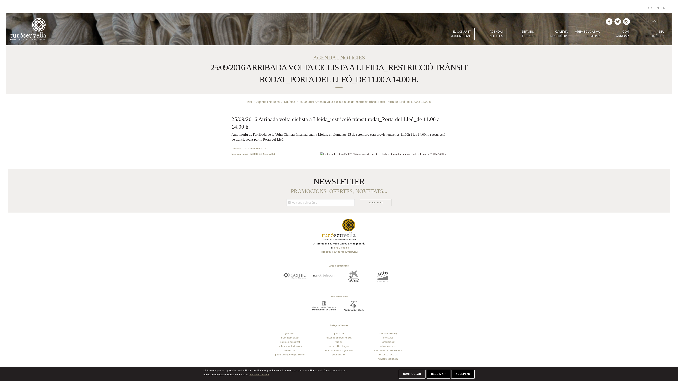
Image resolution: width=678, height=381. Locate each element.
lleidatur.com (290, 350)
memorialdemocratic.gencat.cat (339, 350)
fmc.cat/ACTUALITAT (388, 354)
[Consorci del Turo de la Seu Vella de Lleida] (92, 29)
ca (650, 8)
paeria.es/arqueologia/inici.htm (290, 354)
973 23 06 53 (341, 247)
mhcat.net (388, 338)
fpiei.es (338, 342)
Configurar (412, 374)
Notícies (289, 102)
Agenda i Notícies (268, 102)
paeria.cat (339, 333)
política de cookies (259, 374)
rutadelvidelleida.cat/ (388, 359)
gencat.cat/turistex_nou (339, 346)
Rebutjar (438, 374)
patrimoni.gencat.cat (290, 342)
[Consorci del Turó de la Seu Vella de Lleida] (339, 229)
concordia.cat (388, 342)
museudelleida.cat (290, 338)
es (669, 8)
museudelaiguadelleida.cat (339, 338)
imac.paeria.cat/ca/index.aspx (388, 350)
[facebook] (609, 21)
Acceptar (463, 374)
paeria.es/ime (339, 354)
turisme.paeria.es (388, 346)
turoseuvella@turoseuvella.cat (339, 251)
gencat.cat (290, 333)
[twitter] (617, 21)
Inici (249, 102)
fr (663, 8)
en (657, 8)
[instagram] (626, 21)
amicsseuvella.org (388, 333)
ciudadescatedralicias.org (290, 346)
